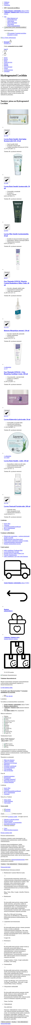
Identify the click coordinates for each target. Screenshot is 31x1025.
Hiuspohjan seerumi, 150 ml (16, 330)
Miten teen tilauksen (9, 760)
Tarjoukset (6, 529)
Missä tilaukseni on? (12, 18)
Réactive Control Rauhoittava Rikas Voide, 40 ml (16, 283)
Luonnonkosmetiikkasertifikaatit (12, 526)
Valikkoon (6, 2)
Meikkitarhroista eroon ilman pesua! (13, 539)
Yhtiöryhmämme (8, 801)
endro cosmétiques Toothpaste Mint (13, 550)
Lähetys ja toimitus (9, 761)
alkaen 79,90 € (16, 10)
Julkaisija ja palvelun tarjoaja (11, 819)
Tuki (5, 16)
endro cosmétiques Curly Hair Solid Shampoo (16, 556)
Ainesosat (6, 525)
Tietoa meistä (7, 799)
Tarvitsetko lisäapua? (9, 767)
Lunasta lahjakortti (9, 782)
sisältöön (6, 3)
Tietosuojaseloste (8, 821)
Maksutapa (7, 764)
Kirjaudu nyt (7, 43)
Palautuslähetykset (12, 19)
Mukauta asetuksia (23, 864)
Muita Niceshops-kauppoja (11, 830)
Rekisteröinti (7, 777)
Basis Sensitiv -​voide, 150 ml (16, 461)
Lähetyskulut (10, 21)
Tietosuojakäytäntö (5, 867)
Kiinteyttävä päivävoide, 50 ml (17, 419)
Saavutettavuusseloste (9, 824)
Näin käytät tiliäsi (8, 770)
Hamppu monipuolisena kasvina (12, 543)
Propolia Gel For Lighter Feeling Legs (14, 553)
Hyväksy (3, 864)
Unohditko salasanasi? (10, 779)
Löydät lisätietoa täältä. (7, 687)
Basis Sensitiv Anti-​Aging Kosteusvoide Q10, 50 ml (15, 140)
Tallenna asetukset (5, 1022)
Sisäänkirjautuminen (9, 776)
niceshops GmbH (12, 816)
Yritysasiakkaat (8, 769)
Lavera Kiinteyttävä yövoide (11, 552)
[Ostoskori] (17, 54)
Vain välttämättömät (12, 864)
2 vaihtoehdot (7, 367)
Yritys (5, 828)
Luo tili (6, 49)
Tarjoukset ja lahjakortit (10, 766)
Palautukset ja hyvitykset (10, 763)
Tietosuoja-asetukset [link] (9, 825)
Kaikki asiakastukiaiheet (13, 25)
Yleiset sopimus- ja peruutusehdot (13, 822)
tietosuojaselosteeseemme (18, 859)
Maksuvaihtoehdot (12, 22)
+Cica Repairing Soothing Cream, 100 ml (16, 373)
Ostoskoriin (7, 5)
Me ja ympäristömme (9, 528)
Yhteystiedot (10, 24)
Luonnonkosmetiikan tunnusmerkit (13, 542)
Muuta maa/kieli (17, 813)
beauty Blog (7, 523)
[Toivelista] (5, 52)
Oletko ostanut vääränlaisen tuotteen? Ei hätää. (16, 540)
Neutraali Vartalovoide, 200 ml (17, 506)
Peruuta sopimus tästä (6, 832)
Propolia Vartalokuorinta (10, 555)
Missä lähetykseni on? (9, 781)
